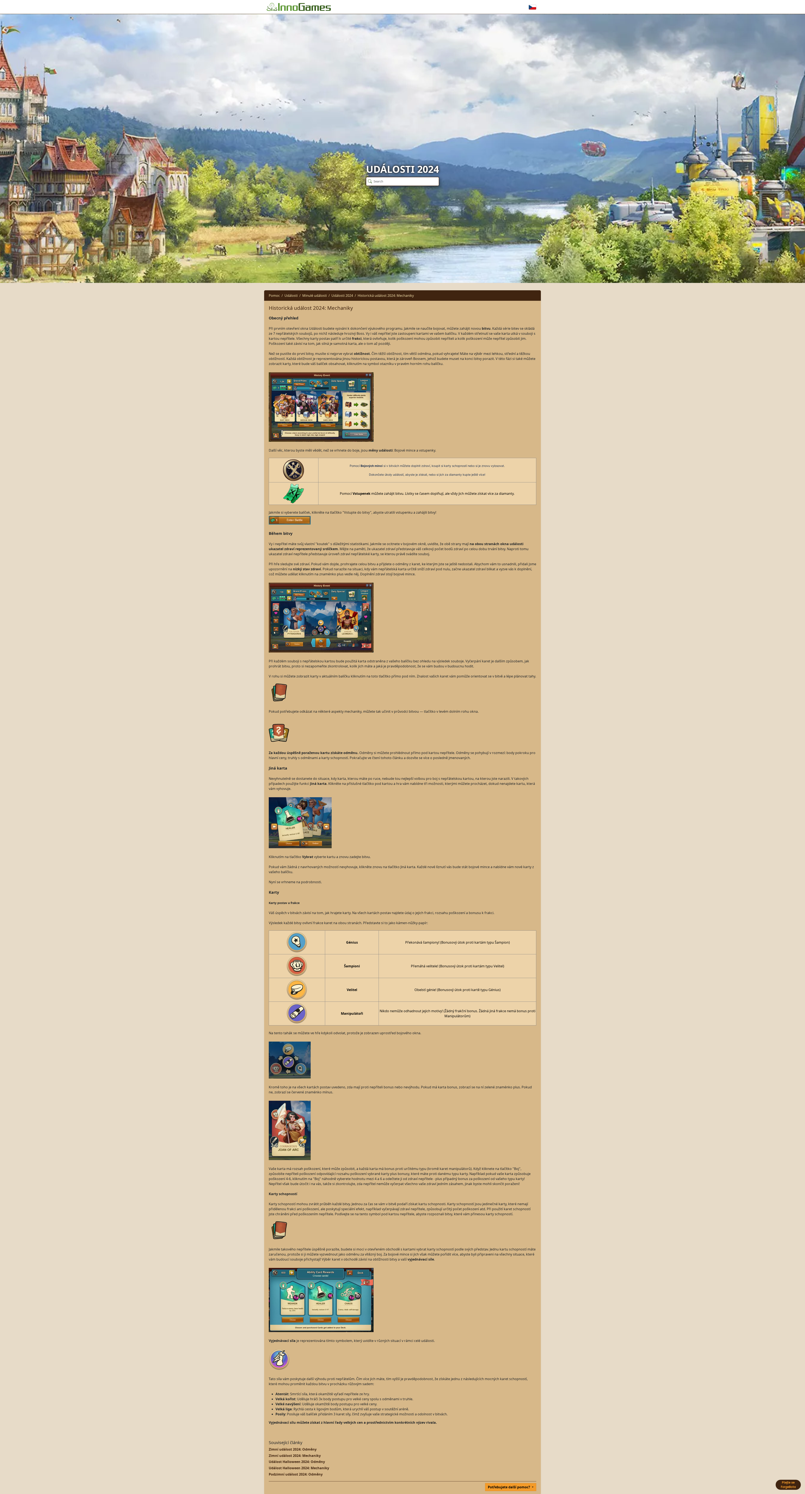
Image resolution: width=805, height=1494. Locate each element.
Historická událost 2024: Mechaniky (386, 295)
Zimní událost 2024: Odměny (293, 1449)
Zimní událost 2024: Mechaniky (295, 1455)
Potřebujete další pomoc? (509, 1487)
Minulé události (314, 295)
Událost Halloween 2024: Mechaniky (299, 1468)
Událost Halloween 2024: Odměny (297, 1461)
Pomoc (274, 295)
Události (291, 295)
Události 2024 (342, 295)
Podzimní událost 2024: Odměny (296, 1474)
